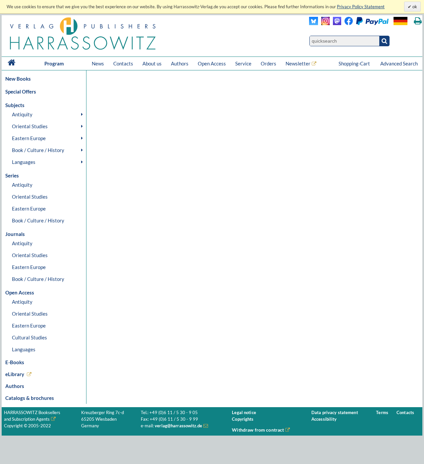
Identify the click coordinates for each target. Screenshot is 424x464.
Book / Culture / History (38, 150)
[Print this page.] (418, 21)
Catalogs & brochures (29, 398)
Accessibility (324, 419)
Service (243, 63)
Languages (23, 162)
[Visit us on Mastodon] (335, 23)
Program (54, 63)
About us (152, 63)
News (98, 63)
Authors (179, 63)
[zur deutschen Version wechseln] (400, 21)
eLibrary (14, 374)
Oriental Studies (30, 126)
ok (414, 6)
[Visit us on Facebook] (365, 23)
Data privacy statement (334, 412)
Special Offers (20, 92)
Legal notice (244, 412)
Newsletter (298, 63)
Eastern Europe (29, 138)
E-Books (14, 362)
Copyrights (242, 419)
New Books (18, 79)
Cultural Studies (29, 337)
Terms (382, 412)
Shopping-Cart (355, 63)
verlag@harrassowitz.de (178, 425)
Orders (268, 63)
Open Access (212, 63)
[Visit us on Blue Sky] (313, 23)
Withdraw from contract (258, 430)
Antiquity (22, 114)
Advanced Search (399, 63)
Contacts (123, 63)
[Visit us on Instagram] (324, 23)
